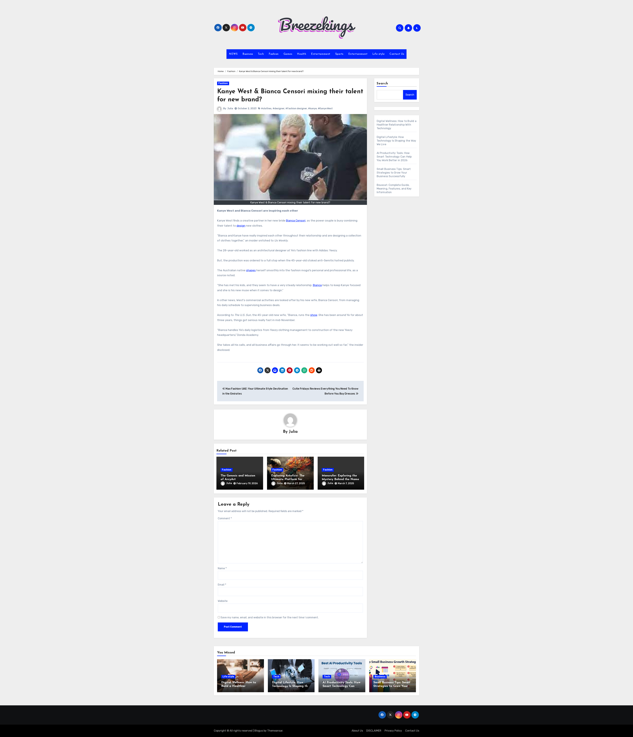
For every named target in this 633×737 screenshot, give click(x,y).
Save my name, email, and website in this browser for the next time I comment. (270, 617)
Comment (225, 518)
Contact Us (397, 54)
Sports (339, 54)
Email (222, 584)
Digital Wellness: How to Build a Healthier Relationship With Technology (396, 124)
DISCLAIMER (373, 730)
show (313, 315)
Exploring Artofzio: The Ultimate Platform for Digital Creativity (287, 479)
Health (301, 54)
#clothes (266, 108)
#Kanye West (325, 108)
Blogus (258, 730)
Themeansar (275, 730)
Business (247, 54)
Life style (378, 54)
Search (382, 83)
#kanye (312, 108)
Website (222, 601)
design (241, 225)
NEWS (233, 54)
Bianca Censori (295, 220)
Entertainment (320, 54)
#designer (278, 108)
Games (288, 54)
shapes (251, 270)
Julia (230, 108)
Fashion (274, 54)
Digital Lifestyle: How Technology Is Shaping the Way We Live (396, 140)
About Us (357, 730)
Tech (261, 54)
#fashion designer (296, 108)
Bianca (317, 285)
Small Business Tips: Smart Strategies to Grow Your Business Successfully (394, 172)
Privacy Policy (393, 730)
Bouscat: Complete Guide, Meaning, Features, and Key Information (394, 188)
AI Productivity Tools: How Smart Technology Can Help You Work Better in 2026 (394, 156)
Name (222, 568)
